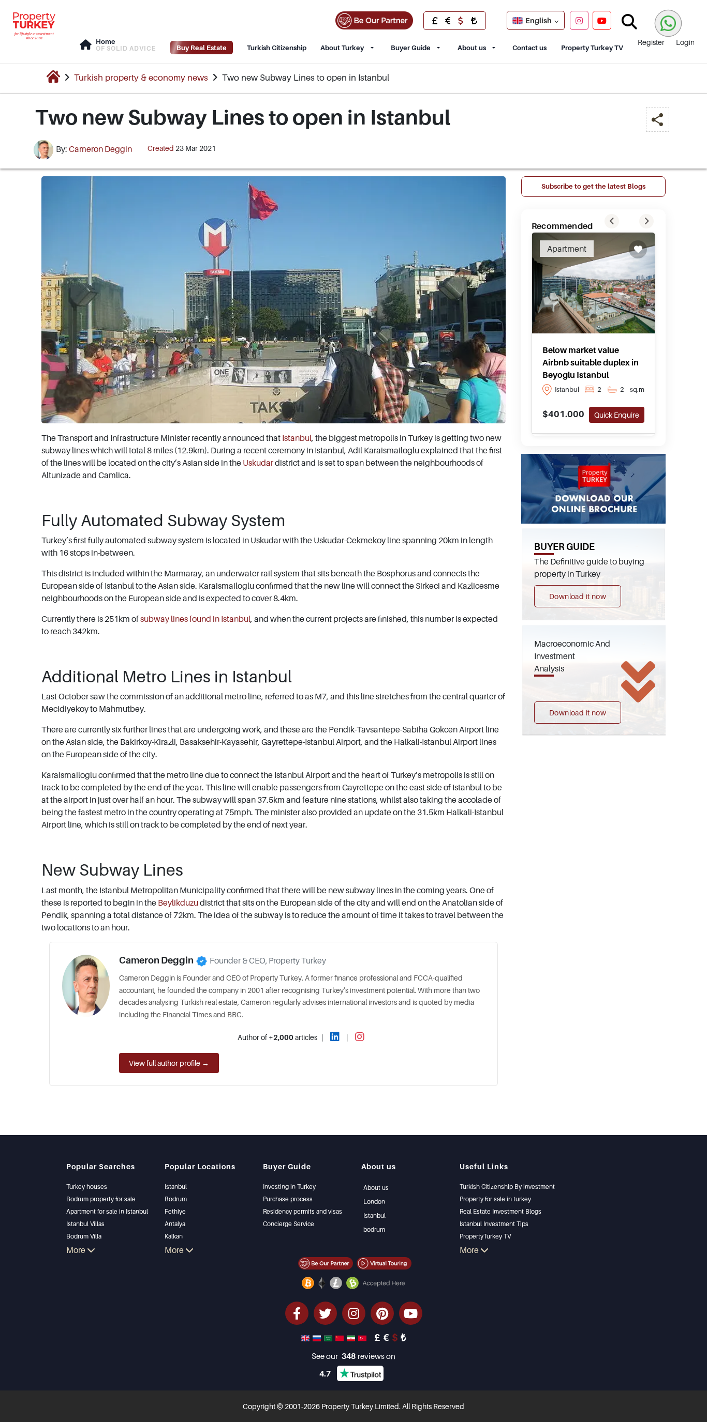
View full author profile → (169, 1063)
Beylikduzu (178, 902)
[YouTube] (602, 20)
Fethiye (175, 1211)
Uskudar (258, 462)
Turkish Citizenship (276, 47)
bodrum (374, 1229)
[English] (306, 1337)
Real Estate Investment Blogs (500, 1211)
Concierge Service (288, 1224)
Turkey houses (86, 1186)
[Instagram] (579, 20)
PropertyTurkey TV (485, 1236)
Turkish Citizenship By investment (507, 1186)
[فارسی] (352, 1337)
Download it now (577, 596)
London (374, 1201)
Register (651, 42)
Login (685, 42)
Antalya (175, 1224)
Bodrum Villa (83, 1236)
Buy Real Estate (201, 47)
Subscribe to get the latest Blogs (593, 186)
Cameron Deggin (100, 149)
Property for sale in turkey (495, 1199)
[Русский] (317, 1337)
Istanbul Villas (85, 1224)
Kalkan (174, 1236)
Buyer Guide (411, 47)
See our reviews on (353, 1355)
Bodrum (176, 1199)
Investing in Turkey (289, 1186)
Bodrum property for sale (101, 1199)
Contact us (529, 47)
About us (472, 47)
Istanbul (297, 438)
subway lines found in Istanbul (195, 619)
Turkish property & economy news (141, 77)
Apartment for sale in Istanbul (107, 1211)
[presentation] (612, 221)
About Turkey (342, 47)
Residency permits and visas (302, 1211)
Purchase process (288, 1199)
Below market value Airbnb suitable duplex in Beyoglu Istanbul (590, 362)
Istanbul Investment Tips (494, 1224)
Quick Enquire (616, 414)
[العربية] (329, 1337)
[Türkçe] (363, 1337)
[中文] (340, 1337)
